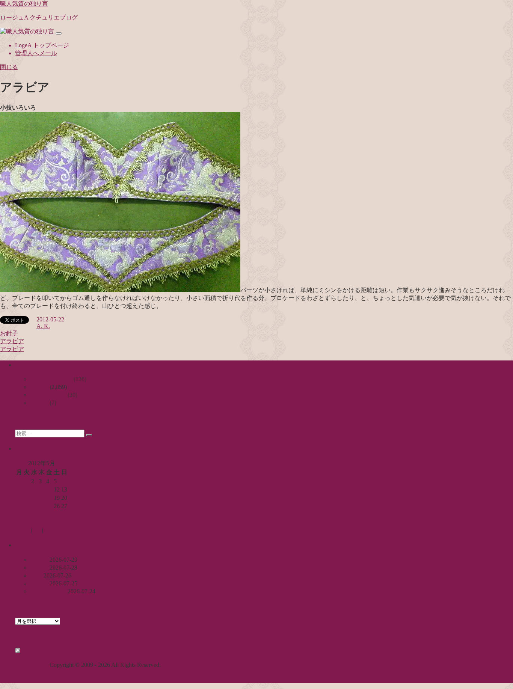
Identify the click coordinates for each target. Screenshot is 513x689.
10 (42, 489)
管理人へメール (36, 53)
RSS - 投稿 (35, 651)
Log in (23, 530)
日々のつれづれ (51, 379)
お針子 (9, 333)
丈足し (39, 559)
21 (19, 506)
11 (49, 489)
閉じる (9, 67)
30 (34, 514)
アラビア (12, 341)
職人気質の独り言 (24, 3)
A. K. (43, 326)
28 (19, 514)
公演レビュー (48, 395)
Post (37, 530)
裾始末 (39, 583)
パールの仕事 (48, 591)
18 (49, 498)
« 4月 (22, 522)
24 (42, 506)
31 (42, 514)
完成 (36, 575)
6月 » (40, 522)
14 (19, 498)
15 (27, 498)
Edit (48, 530)
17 (42, 498)
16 (34, 498)
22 (27, 506)
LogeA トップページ (42, 45)
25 (49, 506)
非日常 (39, 403)
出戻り (39, 567)
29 (27, 514)
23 (34, 506)
